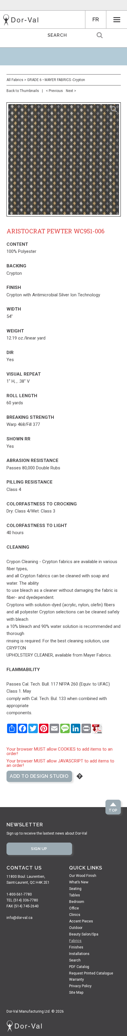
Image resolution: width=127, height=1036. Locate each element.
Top (113, 810)
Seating (75, 889)
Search (75, 960)
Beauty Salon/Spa (83, 934)
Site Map (76, 992)
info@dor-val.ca (19, 918)
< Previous (54, 91)
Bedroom (76, 902)
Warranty (76, 979)
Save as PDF (97, 729)
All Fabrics (14, 80)
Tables (74, 895)
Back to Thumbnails (22, 91)
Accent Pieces (81, 921)
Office (74, 908)
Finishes (76, 947)
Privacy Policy (80, 986)
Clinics (74, 915)
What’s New (78, 882)
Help (79, 776)
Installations (79, 954)
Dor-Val (20, 19)
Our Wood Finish (82, 876)
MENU (116, 19)
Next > (71, 91)
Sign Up (39, 848)
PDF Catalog (79, 967)
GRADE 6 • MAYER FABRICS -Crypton (56, 80)
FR (95, 19)
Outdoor (75, 928)
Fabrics (75, 941)
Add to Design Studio (39, 776)
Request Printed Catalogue (91, 973)
